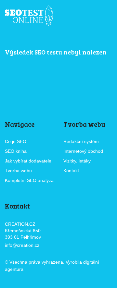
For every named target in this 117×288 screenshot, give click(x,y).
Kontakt (71, 170)
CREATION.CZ (43, 270)
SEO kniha (16, 151)
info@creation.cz (22, 245)
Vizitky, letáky (77, 160)
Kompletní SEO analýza (29, 180)
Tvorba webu (18, 170)
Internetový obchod (83, 151)
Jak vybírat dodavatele (28, 160)
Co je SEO (15, 141)
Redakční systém (81, 141)
